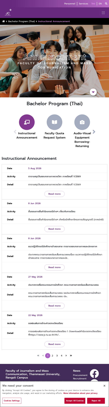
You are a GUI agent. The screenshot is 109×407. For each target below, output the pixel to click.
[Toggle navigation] (103, 13)
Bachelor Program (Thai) (21, 21)
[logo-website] (8, 12)
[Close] (104, 386)
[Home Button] (3, 21)
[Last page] (71, 355)
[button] (97, 132)
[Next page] (66, 355)
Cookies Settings (12, 400)
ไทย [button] (93, 3)
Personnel (69, 3)
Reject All (96, 400)
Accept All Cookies (75, 400)
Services (83, 3)
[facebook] (94, 373)
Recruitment (79, 378)
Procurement (80, 375)
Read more (54, 194)
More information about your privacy (80, 393)
